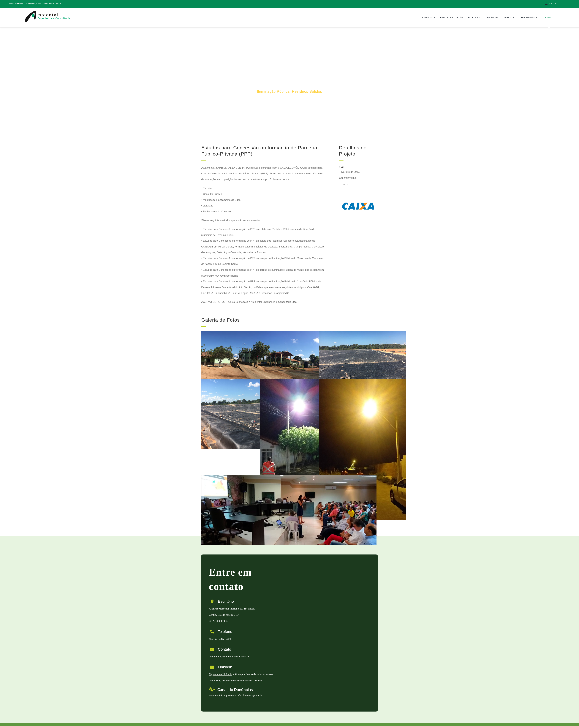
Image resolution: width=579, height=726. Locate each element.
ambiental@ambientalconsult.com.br (229, 656)
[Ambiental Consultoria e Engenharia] (48, 11)
